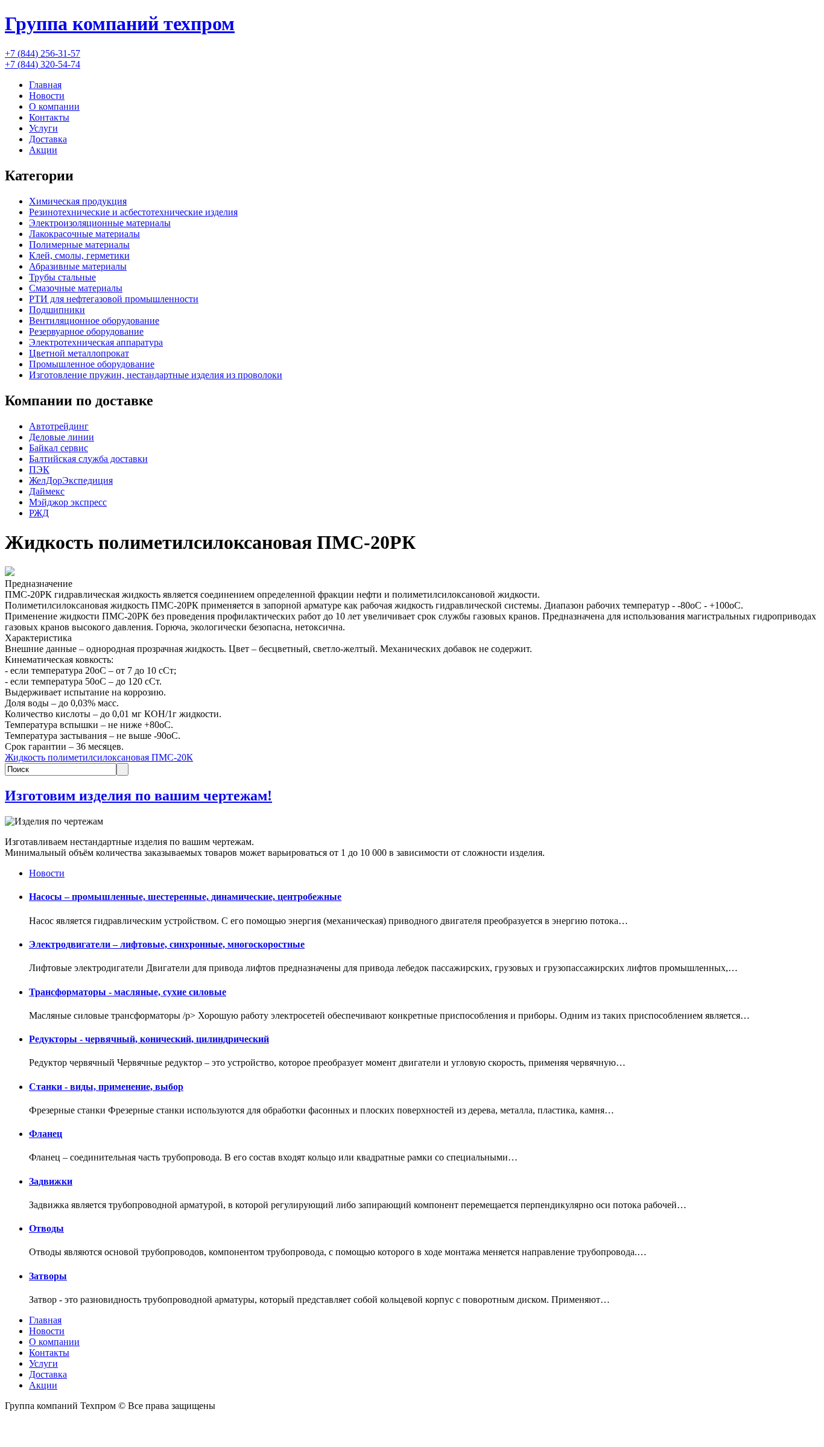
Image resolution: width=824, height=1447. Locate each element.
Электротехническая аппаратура (96, 342)
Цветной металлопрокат (79, 353)
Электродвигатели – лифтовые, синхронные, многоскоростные (167, 944)
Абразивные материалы (78, 266)
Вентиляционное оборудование (94, 320)
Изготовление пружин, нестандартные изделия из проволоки (155, 375)
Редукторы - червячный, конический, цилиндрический (149, 1039)
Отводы (46, 1228)
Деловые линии (61, 437)
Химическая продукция (78, 201)
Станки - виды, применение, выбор (106, 1086)
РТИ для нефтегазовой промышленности (113, 299)
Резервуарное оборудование (86, 331)
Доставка (48, 139)
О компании (54, 106)
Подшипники (57, 310)
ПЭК (39, 469)
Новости (47, 95)
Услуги (43, 128)
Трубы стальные (62, 277)
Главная (45, 85)
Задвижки (50, 1181)
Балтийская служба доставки (88, 459)
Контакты (49, 117)
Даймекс (47, 491)
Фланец (45, 1134)
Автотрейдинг (59, 426)
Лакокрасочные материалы (84, 234)
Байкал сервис (58, 448)
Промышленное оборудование (91, 364)
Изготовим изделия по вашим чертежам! (138, 795)
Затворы (48, 1276)
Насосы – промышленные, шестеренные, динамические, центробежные (185, 896)
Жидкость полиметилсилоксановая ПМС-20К (99, 757)
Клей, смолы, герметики (79, 255)
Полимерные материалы (79, 244)
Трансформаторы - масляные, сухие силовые (127, 992)
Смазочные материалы (75, 288)
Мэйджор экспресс (68, 502)
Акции (43, 150)
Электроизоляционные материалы (100, 223)
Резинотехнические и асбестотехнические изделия (133, 212)
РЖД (39, 513)
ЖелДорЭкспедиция (71, 480)
